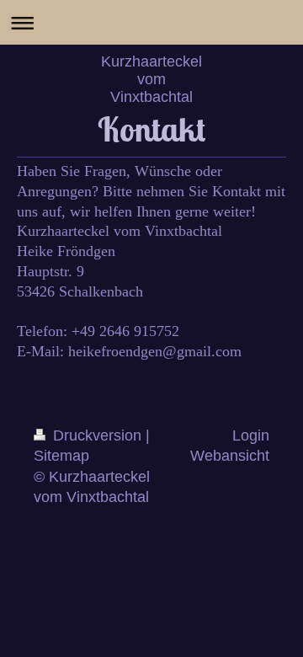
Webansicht (229, 455)
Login (250, 435)
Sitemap (61, 455)
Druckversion (97, 435)
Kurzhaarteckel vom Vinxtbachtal (151, 79)
